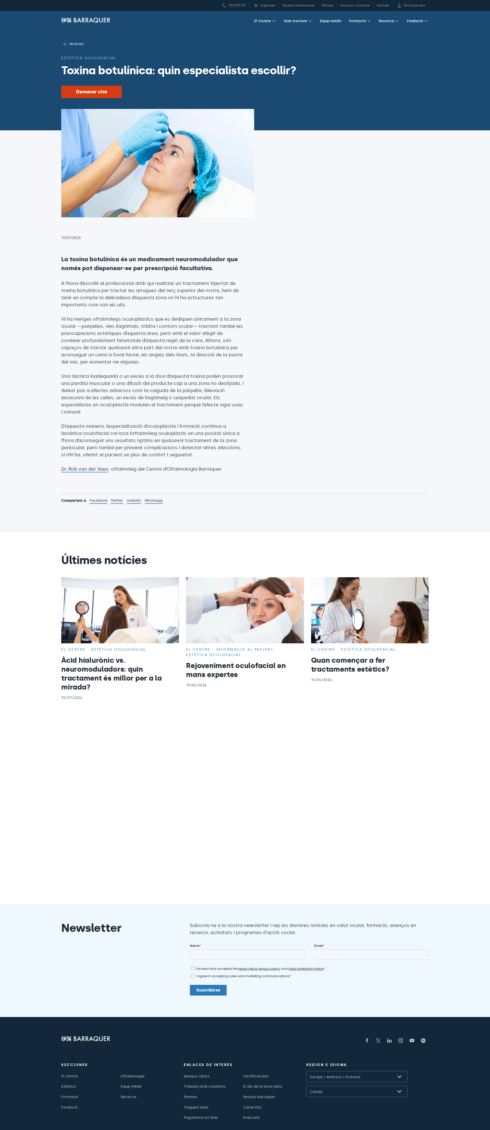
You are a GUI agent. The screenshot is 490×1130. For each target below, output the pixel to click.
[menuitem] (265, 22)
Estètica (68, 1086)
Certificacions (255, 1076)
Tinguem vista (196, 1107)
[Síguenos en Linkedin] (389, 1040)
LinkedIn (134, 501)
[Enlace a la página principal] (85, 20)
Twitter (117, 501)
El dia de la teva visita (262, 1086)
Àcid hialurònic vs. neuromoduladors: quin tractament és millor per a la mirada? (111, 673)
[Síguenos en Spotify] (423, 1040)
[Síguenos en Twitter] (378, 1040)
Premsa (190, 1097)
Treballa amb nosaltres (204, 1086)
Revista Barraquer (259, 1097)
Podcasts (251, 1117)
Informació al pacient (245, 649)
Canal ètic (252, 1107)
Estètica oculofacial (88, 58)
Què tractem (295, 21)
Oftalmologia (132, 1076)
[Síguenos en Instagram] (400, 1040)
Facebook (98, 501)
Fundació (415, 21)
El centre (73, 649)
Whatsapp (154, 501)
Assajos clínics (196, 1076)
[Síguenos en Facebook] (367, 1040)
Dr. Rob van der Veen (84, 469)
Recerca (386, 21)
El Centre (262, 21)
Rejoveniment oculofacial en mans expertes (236, 670)
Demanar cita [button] (91, 92)
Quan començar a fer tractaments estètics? (350, 664)
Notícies (76, 44)
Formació (357, 21)
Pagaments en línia (201, 1117)
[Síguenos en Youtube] (412, 1040)
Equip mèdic (331, 21)
